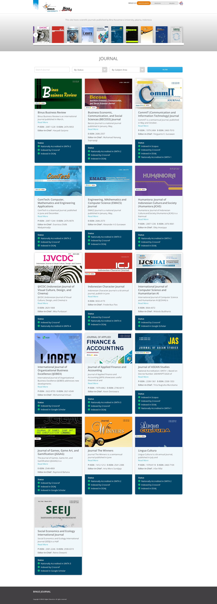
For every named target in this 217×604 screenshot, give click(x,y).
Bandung (158, 3)
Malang (171, 3)
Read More (43, 122)
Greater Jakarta (143, 3)
